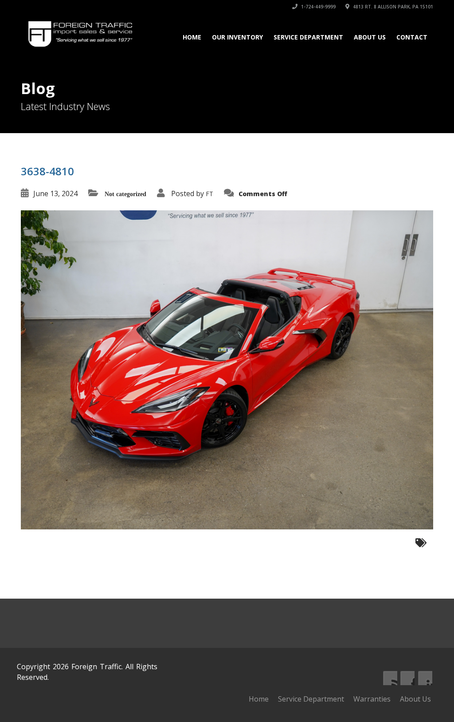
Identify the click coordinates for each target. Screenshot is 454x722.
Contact (411, 37)
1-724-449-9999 (318, 7)
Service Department (308, 37)
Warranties (372, 699)
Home (192, 37)
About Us (370, 37)
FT (209, 193)
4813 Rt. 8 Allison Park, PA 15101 (392, 7)
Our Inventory (237, 37)
